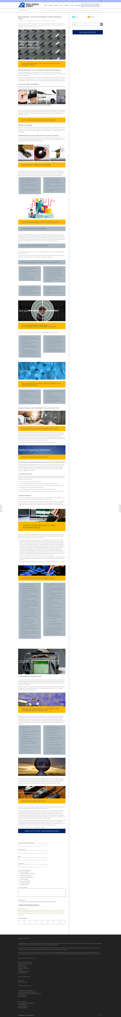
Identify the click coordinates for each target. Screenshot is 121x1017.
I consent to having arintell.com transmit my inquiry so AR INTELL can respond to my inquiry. (38, 901)
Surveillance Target (36, 25)
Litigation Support (22, 965)
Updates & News (22, 10)
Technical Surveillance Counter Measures (29, 913)
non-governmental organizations (31, 944)
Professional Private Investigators (25, 962)
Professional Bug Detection (32, 26)
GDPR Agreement (22, 900)
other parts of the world (95, 953)
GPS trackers (36, 172)
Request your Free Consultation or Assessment (28, 905)
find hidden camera (33, 911)
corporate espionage (38, 79)
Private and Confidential (23, 968)
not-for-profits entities (45, 944)
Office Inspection (52, 23)
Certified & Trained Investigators (25, 963)
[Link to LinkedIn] (102, 1)
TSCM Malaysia (59, 913)
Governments (21, 944)
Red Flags (33, 23)
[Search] (101, 5)
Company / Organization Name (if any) (26, 842)
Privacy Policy (21, 980)
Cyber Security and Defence (25, 881)
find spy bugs (39, 911)
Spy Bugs (28, 23)
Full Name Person (22, 849)
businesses (85, 943)
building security (44, 464)
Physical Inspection (44, 23)
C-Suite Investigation (24, 879)
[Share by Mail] (59, 922)
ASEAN (83, 953)
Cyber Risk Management (25, 883)
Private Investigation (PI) (25, 872)
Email (19, 856)
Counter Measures (45, 25)
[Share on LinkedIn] (48, 922)
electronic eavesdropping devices (43, 910)
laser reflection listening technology (46, 555)
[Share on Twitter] (24, 922)
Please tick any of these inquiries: (25, 870)
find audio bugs (53, 910)
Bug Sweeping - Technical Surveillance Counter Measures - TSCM (32, 20)
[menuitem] (45, 5)
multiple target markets (63, 952)
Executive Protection (24, 884)
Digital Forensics (47, 20)
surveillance (37, 332)
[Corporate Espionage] (1, 508)
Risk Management (39, 943)
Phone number (21, 863)
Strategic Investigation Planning (26, 877)
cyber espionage (42, 73)
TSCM (37, 23)
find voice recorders (47, 911)
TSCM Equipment (54, 25)
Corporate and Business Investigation (27, 873)
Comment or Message (22, 887)
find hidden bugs (25, 911)
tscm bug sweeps (43, 913)
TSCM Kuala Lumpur (51, 913)
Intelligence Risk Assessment (26, 875)
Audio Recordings (27, 25)
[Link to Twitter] (100, 1)
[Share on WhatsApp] (36, 922)
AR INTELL (53, 20)
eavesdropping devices (31, 910)
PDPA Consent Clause (22, 982)
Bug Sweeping (22, 23)
